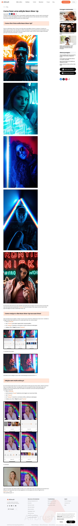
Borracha (29, 503)
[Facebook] (11, 505)
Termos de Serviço (52, 524)
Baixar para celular (51, 505)
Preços (48, 2)
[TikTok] (7, 505)
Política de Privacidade (44, 524)
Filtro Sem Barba (31, 507)
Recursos (41, 2)
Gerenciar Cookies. (60, 519)
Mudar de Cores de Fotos (33, 515)
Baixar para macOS (51, 503)
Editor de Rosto (31, 509)
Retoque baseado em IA (32, 501)
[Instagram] (9, 505)
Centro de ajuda (67, 501)
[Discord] (15, 505)
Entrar (73, 2)
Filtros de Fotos (31, 513)
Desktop (27, 2)
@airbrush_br (6, 491)
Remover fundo (31, 505)
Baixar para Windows (52, 501)
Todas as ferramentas (32, 517)
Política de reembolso (60, 524)
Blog (53, 2)
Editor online (19, 2)
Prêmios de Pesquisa (35, 524)
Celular (34, 2)
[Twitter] (13, 505)
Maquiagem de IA (31, 511)
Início (4, 7)
